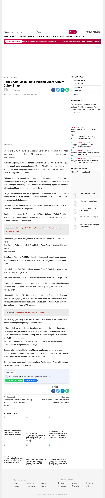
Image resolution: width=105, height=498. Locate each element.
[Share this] (53, 90)
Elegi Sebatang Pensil (87, 193)
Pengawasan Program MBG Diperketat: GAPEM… (88, 161)
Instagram (63, 486)
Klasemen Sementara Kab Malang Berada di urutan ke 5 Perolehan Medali (18, 401)
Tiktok (90, 486)
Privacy (44, 486)
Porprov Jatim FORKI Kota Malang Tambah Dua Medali (55, 400)
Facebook (63, 483)
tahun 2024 (77, 91)
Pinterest (90, 483)
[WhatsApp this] (67, 90)
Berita (73, 127)
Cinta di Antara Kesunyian (88, 217)
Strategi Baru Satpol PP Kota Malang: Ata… (84, 130)
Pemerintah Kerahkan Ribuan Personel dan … (88, 153)
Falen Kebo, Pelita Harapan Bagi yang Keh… (89, 225)
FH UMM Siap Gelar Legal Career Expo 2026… (87, 138)
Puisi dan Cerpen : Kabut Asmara (88, 202)
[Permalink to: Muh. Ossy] (6, 89)
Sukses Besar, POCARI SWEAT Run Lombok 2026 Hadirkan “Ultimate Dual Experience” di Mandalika (58, 434)
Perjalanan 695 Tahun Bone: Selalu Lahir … (89, 210)
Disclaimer (31, 486)
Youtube (76, 486)
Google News (31, 380)
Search (73, 32)
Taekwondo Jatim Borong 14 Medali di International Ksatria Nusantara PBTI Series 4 (36, 462)
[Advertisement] (52, 14)
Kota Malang (78, 84)
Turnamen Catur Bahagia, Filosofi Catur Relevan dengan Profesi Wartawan (13, 432)
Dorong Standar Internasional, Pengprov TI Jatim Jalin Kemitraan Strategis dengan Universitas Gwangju (36, 437)
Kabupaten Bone (80, 87)
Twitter (76, 483)
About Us (30, 483)
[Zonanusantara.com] (13, 32)
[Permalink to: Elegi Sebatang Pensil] (86, 181)
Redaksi (16, 483)
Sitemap (16, 486)
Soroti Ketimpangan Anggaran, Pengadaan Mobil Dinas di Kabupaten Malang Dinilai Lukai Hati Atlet (13, 459)
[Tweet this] (58, 90)
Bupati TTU (77, 94)
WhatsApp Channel (15, 380)
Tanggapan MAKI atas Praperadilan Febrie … (86, 145)
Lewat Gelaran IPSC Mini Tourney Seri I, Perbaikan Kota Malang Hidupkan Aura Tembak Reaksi (58, 462)
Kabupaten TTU (79, 80)
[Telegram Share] (62, 90)
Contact (44, 483)
